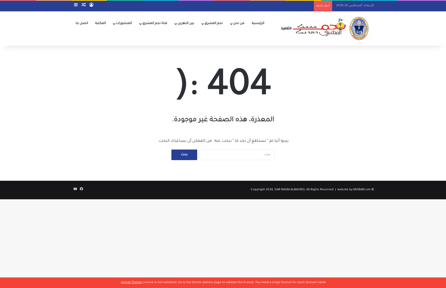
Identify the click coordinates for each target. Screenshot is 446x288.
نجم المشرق (213, 23)
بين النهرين (186, 23)
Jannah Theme (131, 282)
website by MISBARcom (354, 190)
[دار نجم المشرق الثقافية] (323, 28)
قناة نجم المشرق (154, 23)
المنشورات (124, 23)
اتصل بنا (82, 23)
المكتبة (100, 23)
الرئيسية (258, 23)
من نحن (238, 23)
